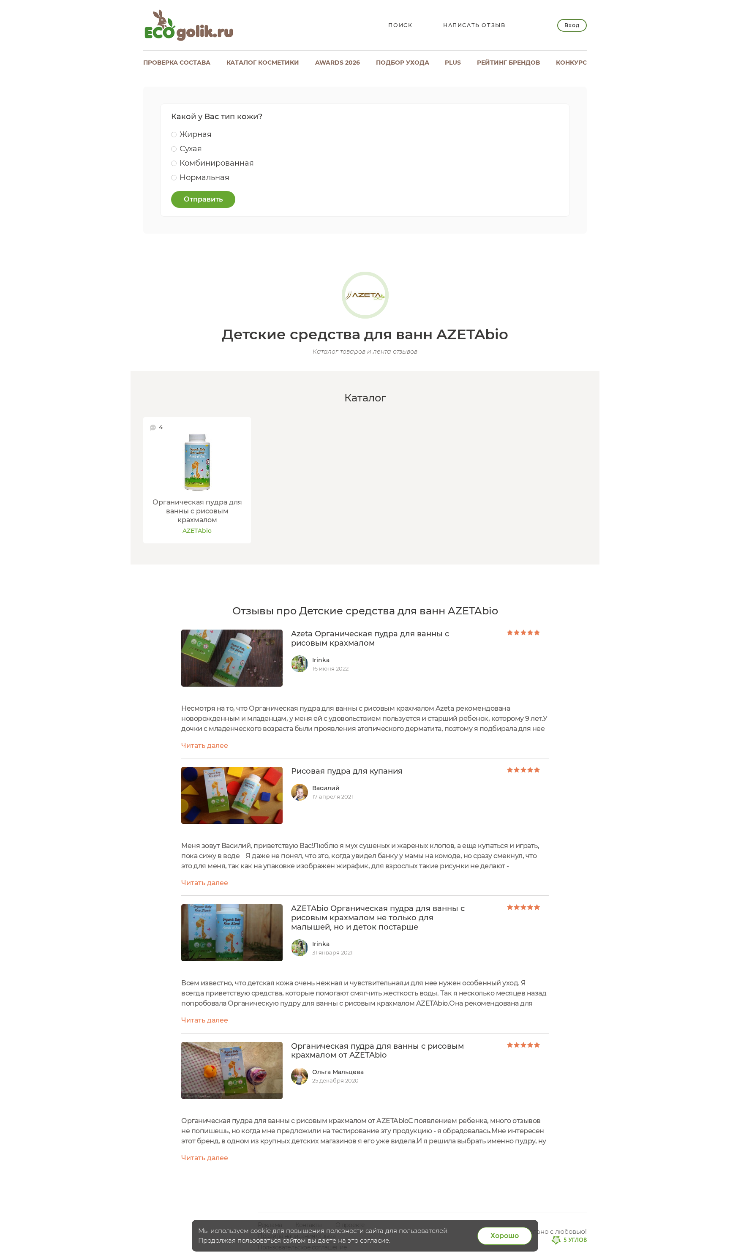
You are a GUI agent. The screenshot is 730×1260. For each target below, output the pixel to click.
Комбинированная (217, 163)
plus (453, 62)
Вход (571, 25)
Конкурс (571, 62)
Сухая (191, 148)
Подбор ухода (402, 62)
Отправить (203, 199)
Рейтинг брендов (508, 62)
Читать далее (204, 746)
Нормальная (204, 177)
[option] (197, 480)
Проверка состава (176, 62)
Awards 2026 (337, 62)
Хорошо (504, 1236)
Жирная (196, 134)
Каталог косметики (262, 62)
